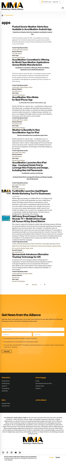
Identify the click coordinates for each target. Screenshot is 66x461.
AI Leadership (5, 388)
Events (37, 381)
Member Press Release (18, 57)
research (32, 244)
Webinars (38, 388)
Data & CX (4, 386)
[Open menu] (62, 7)
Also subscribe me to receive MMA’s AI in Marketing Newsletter (21, 342)
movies (17, 248)
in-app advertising (56, 246)
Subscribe (55, 2)
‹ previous (34, 284)
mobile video (33, 246)
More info (10, 459)
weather (26, 50)
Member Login (47, 2)
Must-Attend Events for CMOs (43, 383)
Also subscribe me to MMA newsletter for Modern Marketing (20, 338)
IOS (23, 273)
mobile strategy (23, 87)
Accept (51, 457)
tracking (30, 273)
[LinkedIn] (19, 452)
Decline (58, 457)
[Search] (60, 2)
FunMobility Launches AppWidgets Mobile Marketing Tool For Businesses (31, 192)
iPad (19, 152)
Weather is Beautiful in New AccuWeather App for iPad (26, 131)
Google (24, 246)
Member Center (39, 386)
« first (27, 284)
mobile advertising (21, 244)
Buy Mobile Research (18, 252)
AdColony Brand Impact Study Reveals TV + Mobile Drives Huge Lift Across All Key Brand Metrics (29, 218)
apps (17, 50)
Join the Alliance (41, 400)
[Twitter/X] (3, 452)
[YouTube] (15, 452)
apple (16, 152)
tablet (13, 246)
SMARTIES (5, 391)
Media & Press (6, 406)
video (28, 246)
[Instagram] (11, 452)
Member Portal (6, 403)
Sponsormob (15, 277)
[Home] (2, 15)
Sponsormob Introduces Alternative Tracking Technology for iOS (30, 255)
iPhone (21, 120)
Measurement (5, 381)
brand (28, 244)
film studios (22, 248)
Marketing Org (6, 383)
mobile (14, 50)
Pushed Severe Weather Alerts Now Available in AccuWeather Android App (32, 28)
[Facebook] (7, 452)
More (3, 400)
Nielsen (28, 248)
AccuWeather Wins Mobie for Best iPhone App (25, 98)
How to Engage (40, 377)
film (13, 248)
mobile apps (45, 244)
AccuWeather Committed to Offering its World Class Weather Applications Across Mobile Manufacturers (30, 62)
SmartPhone (38, 244)
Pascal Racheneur (17, 53)
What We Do (6, 377)
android (21, 50)
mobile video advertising (44, 246)
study (31, 248)
